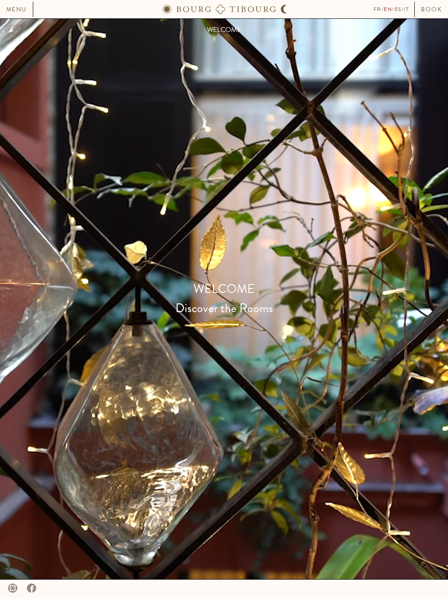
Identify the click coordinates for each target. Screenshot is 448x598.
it (406, 9)
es (398, 9)
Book (431, 9)
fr (378, 9)
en (388, 9)
